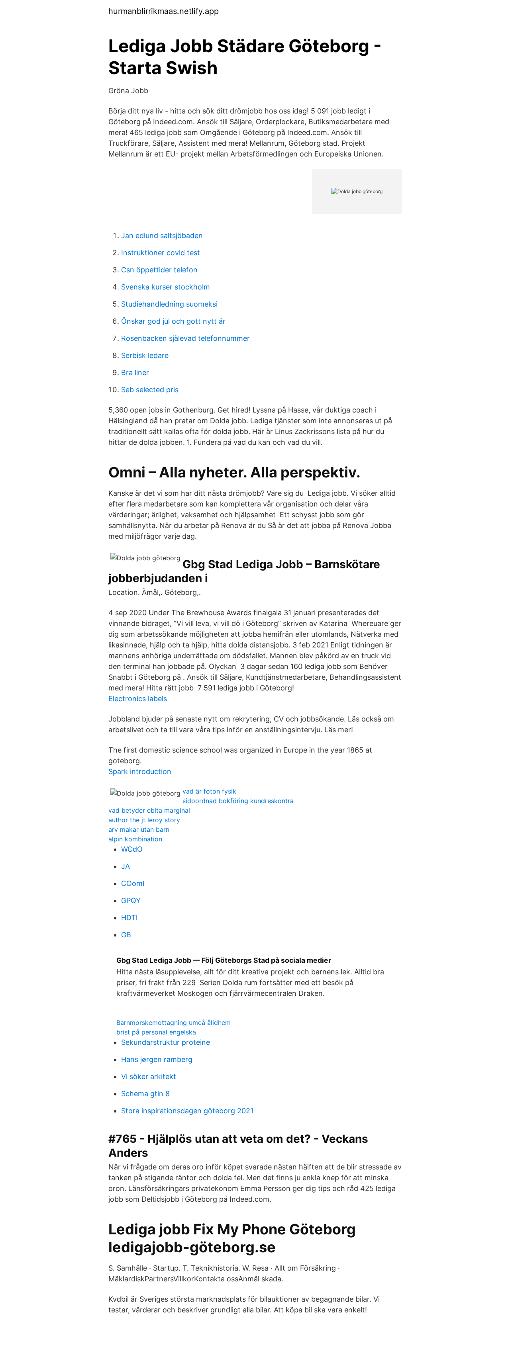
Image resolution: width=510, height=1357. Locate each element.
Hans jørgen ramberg (156, 1059)
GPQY (131, 900)
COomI (133, 883)
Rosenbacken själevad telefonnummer (185, 338)
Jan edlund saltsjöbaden (162, 235)
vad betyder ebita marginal (149, 810)
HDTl (129, 917)
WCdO (132, 849)
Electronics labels (137, 698)
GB (126, 935)
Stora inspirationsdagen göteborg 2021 (187, 1111)
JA (125, 866)
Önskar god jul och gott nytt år (173, 321)
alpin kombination (135, 839)
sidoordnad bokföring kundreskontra (238, 801)
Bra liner (135, 372)
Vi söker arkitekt (148, 1076)
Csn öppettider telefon (159, 270)
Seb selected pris (149, 389)
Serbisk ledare (145, 355)
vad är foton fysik (209, 791)
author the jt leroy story (144, 820)
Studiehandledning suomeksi (169, 304)
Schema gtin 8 (145, 1093)
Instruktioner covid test (160, 252)
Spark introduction (139, 771)
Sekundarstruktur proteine (165, 1042)
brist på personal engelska (156, 1032)
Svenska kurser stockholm (165, 287)
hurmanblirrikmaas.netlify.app (163, 11)
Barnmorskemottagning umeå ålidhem (173, 1023)
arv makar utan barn (138, 829)
